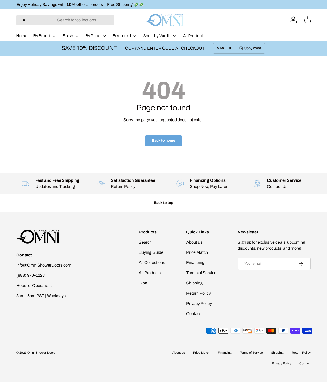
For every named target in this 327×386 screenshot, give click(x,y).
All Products (194, 36)
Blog (143, 283)
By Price (93, 36)
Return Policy (198, 293)
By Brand (41, 36)
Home (21, 36)
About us (194, 242)
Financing (195, 262)
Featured (122, 36)
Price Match (197, 252)
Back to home (163, 140)
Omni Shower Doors (41, 352)
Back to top (163, 203)
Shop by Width (157, 36)
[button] (307, 20)
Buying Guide (151, 252)
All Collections (152, 262)
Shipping (194, 283)
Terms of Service (201, 273)
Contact (193, 313)
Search (145, 242)
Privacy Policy (199, 303)
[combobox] (65, 20)
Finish (68, 36)
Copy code (252, 48)
